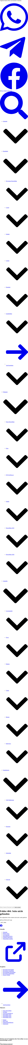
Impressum (5, 1023)
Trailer (7, 690)
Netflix (7, 501)
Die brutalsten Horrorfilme (9, 972)
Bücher (7, 717)
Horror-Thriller (6, 975)
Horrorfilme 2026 (10, 554)
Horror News (6, 933)
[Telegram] (14, 61)
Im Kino (5, 1012)
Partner (4, 1019)
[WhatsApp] (14, 32)
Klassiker (8, 287)
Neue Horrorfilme (10, 421)
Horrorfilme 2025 (10, 528)
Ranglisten (5, 151)
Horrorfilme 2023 (7, 1017)
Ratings (8, 664)
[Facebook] (14, 89)
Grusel (7, 207)
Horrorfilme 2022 (7, 1016)
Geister (7, 260)
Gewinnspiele (9, 611)
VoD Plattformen (10, 800)
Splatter (8, 234)
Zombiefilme (9, 313)
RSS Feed (5, 1021)
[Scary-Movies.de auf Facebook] (1, 926)
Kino (7, 448)
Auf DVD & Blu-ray (8, 1013)
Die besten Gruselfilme (8, 971)
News (7, 637)
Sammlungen (6, 770)
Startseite (5, 121)
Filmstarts (5, 392)
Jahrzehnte (8, 853)
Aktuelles (5, 581)
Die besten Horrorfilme (11, 181)
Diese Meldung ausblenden (6, 1044)
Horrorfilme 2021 (7, 1014)
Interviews (8, 743)
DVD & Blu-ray (10, 475)
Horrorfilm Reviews (7, 936)
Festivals (8, 879)
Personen (8, 826)
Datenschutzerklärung (8, 1022)
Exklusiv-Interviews (7, 937)
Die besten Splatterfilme (8, 973)
